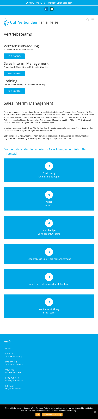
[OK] (95, 412)
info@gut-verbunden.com (60, 2)
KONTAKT (13, 387)
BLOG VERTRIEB (14, 379)
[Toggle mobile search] (87, 19)
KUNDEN (13, 355)
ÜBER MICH (13, 371)
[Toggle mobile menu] (92, 19)
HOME (8, 348)
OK (38, 415)
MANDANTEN (14, 363)
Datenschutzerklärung (52, 415)
